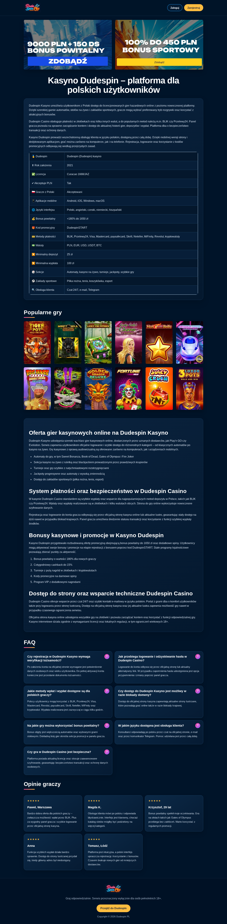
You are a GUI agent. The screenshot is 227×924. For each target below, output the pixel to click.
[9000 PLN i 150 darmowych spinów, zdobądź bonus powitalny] (68, 45)
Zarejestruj (193, 7)
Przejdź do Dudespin (113, 908)
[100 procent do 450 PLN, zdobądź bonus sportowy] (159, 45)
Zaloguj (174, 7)
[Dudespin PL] (32, 7)
